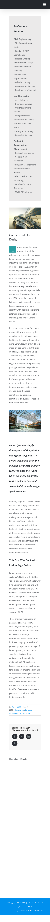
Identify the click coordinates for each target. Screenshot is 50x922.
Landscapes (13, 713)
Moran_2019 (16, 707)
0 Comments (25, 713)
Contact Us (37, 911)
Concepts (28, 710)
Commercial (19, 710)
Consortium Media (26, 907)
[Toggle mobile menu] (44, 4)
